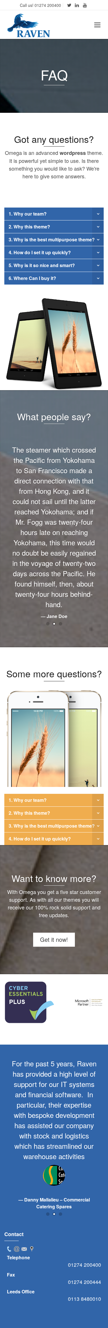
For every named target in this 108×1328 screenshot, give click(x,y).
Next (96, 1002)
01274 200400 (84, 1264)
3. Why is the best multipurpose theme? (52, 239)
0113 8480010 (84, 1298)
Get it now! (54, 939)
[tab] (9, 1249)
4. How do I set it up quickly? (40, 252)
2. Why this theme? (29, 226)
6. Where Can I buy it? (32, 278)
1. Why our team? (28, 213)
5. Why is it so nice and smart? (42, 265)
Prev (11, 1002)
